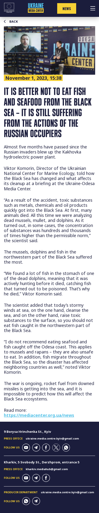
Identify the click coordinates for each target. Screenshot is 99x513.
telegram (36, 448)
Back (13, 22)
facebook (46, 448)
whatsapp (66, 448)
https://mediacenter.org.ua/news (39, 415)
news (66, 8)
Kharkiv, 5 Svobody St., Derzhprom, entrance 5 (42, 462)
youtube (26, 448)
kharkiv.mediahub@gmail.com (47, 469)
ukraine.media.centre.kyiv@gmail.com (52, 438)
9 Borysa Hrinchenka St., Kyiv (27, 431)
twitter (56, 448)
